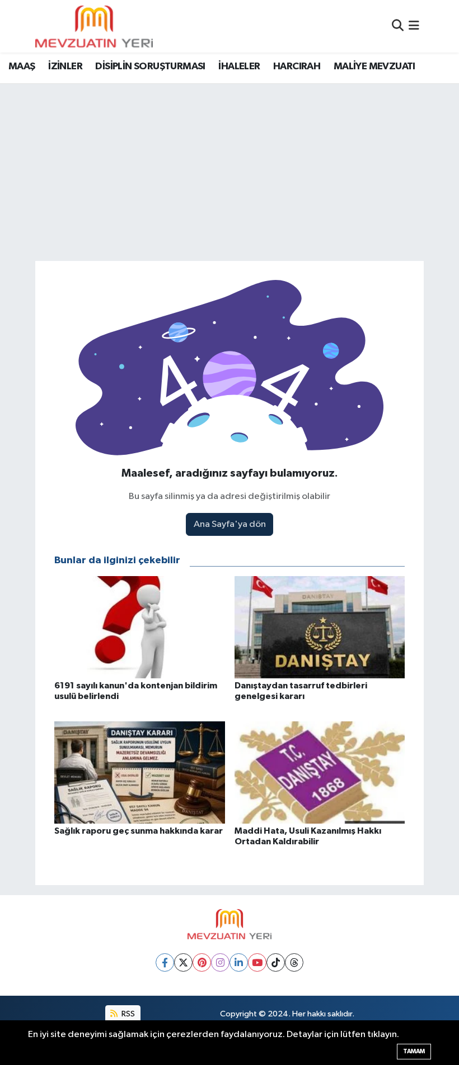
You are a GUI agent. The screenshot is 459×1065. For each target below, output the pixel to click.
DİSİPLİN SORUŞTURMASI (150, 66)
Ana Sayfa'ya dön (230, 524)
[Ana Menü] (414, 26)
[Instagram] (220, 962)
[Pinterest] (202, 962)
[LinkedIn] (239, 962)
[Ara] (398, 26)
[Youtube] (257, 962)
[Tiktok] (275, 962)
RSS (127, 1014)
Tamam (414, 1051)
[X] (183, 962)
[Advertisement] (229, 167)
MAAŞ (21, 66)
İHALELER (239, 66)
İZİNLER (65, 66)
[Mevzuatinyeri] (94, 26)
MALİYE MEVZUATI (374, 66)
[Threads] (294, 962)
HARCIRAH (296, 66)
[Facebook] (165, 962)
